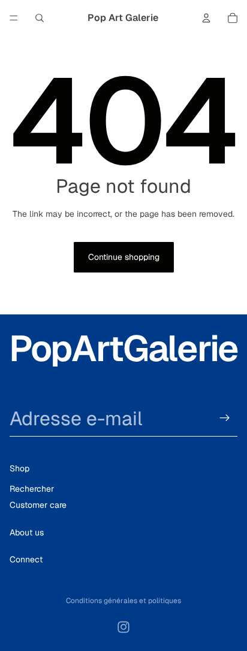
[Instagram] (123, 627)
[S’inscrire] (224, 418)
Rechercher (32, 488)
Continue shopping (123, 257)
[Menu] (14, 18)
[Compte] (206, 18)
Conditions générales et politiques (123, 600)
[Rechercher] (39, 18)
